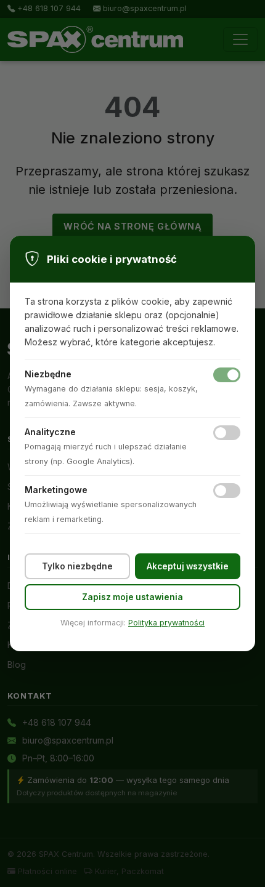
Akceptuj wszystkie (188, 566)
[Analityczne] (226, 432)
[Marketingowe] (226, 490)
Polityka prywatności (166, 622)
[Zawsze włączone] (226, 374)
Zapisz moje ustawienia (132, 597)
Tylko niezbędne (77, 566)
